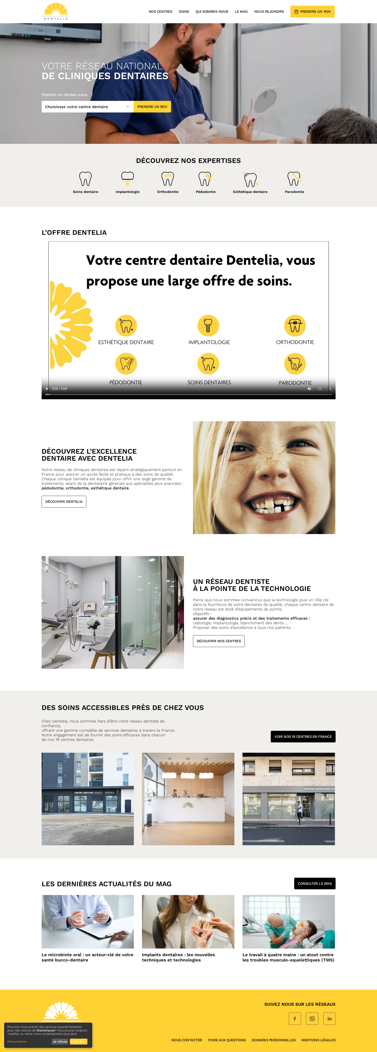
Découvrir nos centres (219, 641)
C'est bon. (78, 1041)
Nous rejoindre (269, 11)
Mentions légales (318, 1040)
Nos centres (160, 11)
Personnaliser (17, 1041)
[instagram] (312, 1019)
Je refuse (60, 1041)
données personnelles (274, 1040)
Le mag (241, 11)
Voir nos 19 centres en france (303, 737)
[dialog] (48, 1035)
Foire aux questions (227, 1040)
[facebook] (295, 1019)
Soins (184, 11)
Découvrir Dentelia (64, 501)
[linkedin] (329, 1019)
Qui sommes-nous (212, 11)
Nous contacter (187, 1040)
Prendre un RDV (152, 107)
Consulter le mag (315, 883)
